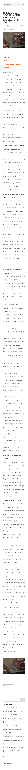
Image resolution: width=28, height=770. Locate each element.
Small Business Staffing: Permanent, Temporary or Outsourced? (12, 729)
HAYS (5, 61)
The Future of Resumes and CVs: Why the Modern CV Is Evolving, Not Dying (12, 711)
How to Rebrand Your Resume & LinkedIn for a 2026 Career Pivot (13, 740)
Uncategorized (10, 29)
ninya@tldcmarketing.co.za (11, 25)
